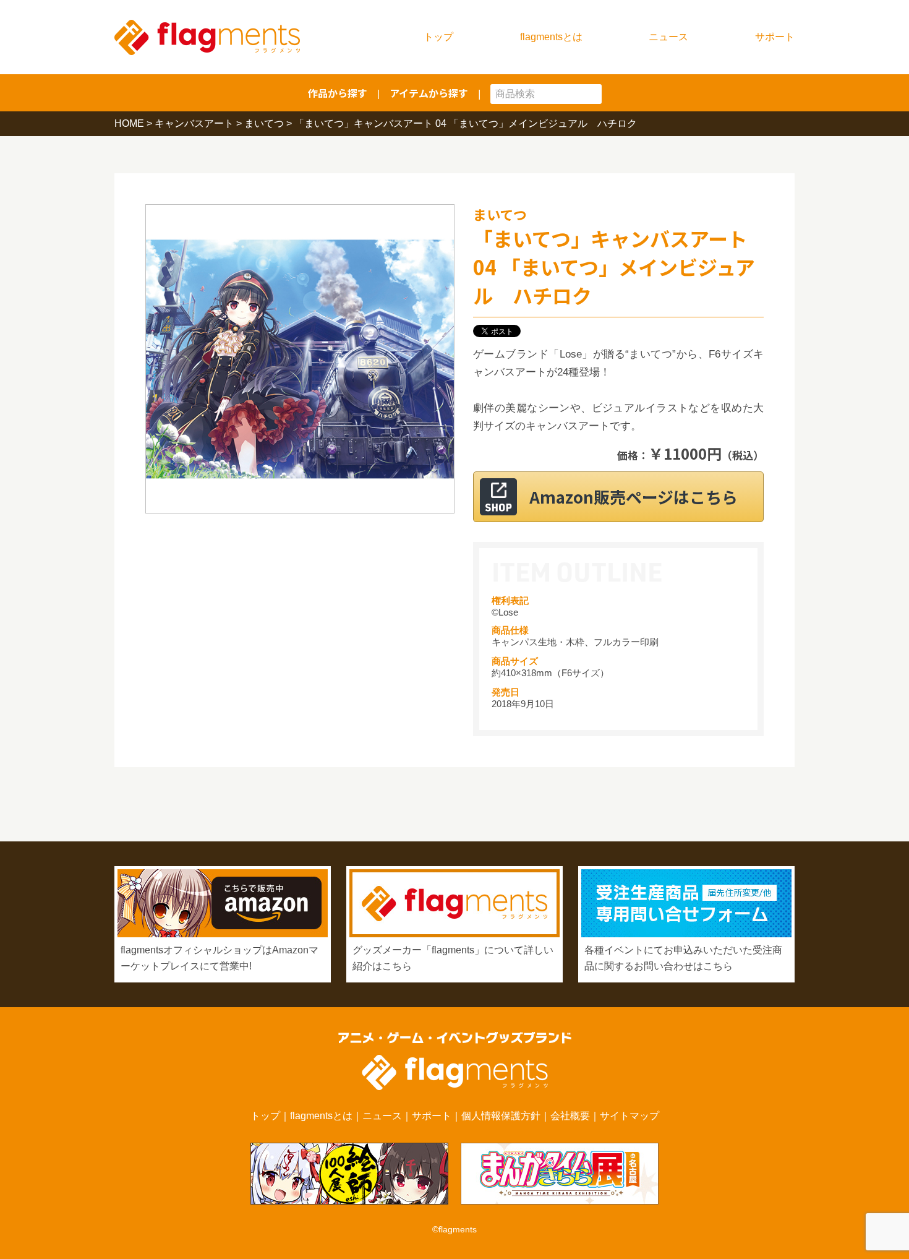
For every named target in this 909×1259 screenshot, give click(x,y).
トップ (438, 37)
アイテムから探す (429, 92)
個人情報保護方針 (500, 1116)
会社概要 (570, 1116)
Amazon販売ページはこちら (633, 496)
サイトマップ (629, 1116)
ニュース (668, 37)
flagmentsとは (551, 37)
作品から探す (337, 92)
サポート (775, 37)
